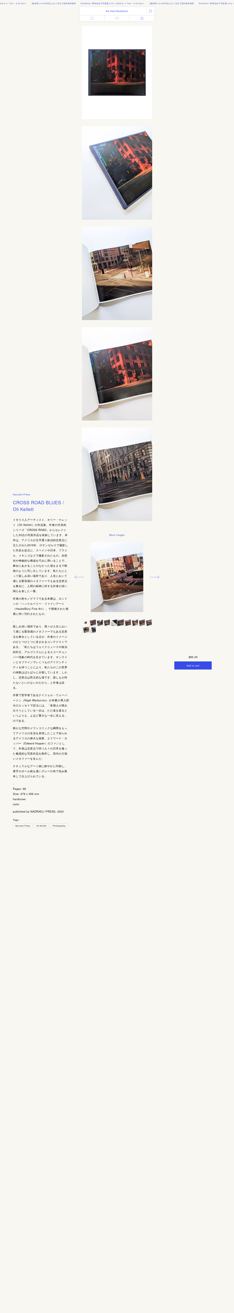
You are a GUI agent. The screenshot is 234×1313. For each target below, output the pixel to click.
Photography (59, 825)
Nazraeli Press (21, 494)
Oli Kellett (41, 825)
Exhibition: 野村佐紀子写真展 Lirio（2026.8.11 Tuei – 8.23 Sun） (93, 3)
